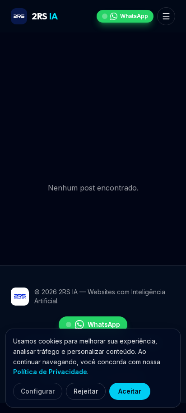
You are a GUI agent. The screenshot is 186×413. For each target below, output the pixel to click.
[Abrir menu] (166, 16)
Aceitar (129, 391)
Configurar (38, 391)
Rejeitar (86, 391)
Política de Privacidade (50, 372)
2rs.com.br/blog (128, 148)
